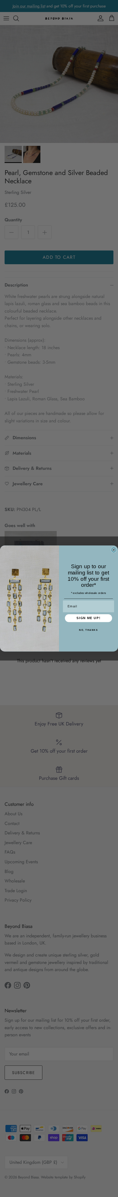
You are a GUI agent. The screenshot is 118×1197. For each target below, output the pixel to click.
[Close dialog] (113, 549)
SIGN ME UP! (88, 618)
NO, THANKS (88, 630)
